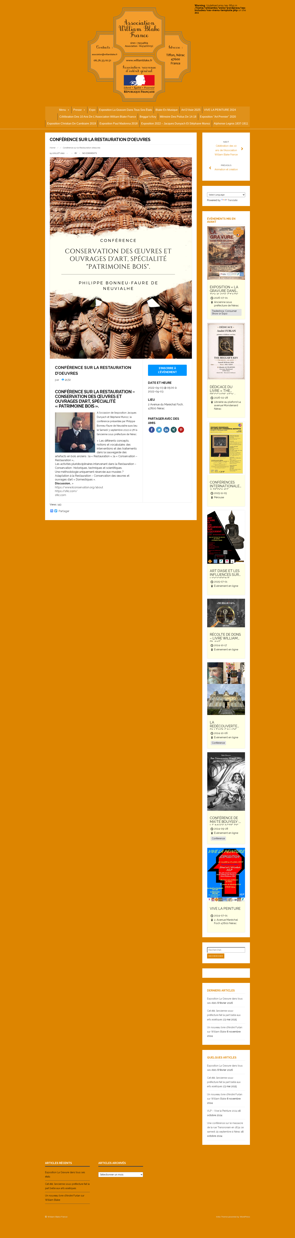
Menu (62, 109)
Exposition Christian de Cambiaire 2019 (71, 123)
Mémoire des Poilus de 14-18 (178, 116)
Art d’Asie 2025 (190, 109)
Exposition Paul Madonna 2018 (119, 123)
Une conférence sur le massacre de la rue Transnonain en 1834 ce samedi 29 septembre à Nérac (225, 1127)
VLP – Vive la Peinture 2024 (222, 1110)
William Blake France (57, 1217)
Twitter (159, 430)
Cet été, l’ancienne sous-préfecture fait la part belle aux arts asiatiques (224, 1015)
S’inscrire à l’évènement (167, 370)
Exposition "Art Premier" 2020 (218, 116)
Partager (64, 511)
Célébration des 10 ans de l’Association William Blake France (97, 116)
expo (92, 109)
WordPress (245, 1217)
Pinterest (181, 430)
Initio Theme (222, 1217)
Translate (232, 200)
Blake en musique (167, 109)
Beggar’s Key (148, 116)
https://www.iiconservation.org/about (79, 487)
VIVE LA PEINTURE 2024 (220, 109)
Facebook (152, 430)
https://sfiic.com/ (66, 491)
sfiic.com (60, 495)
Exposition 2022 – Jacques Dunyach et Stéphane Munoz (175, 123)
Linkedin (166, 430)
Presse (77, 109)
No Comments (89, 153)
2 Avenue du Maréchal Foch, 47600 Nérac (165, 406)
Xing (174, 430)
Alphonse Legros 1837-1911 (231, 123)
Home (52, 148)
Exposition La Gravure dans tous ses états (125, 109)
